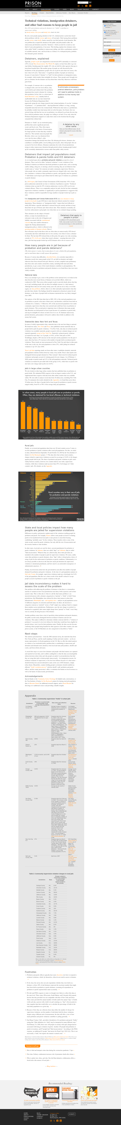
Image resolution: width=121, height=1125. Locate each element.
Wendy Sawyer (30, 32)
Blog (38, 1113)
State (107, 45)
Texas (48, 326)
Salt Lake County (30, 574)
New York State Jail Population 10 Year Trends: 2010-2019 (71, 850)
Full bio (62, 1036)
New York (41, 326)
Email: (105, 38)
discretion (60, 975)
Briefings (33, 16)
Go (90, 2)
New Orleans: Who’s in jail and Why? (72, 747)
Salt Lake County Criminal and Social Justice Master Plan (72, 858)
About (26, 1115)
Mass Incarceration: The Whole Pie (44, 64)
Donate (112, 60)
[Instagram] (79, 6)
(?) (111, 27)
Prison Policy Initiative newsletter (110, 26)
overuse (42, 38)
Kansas (48, 535)
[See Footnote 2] (41, 303)
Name (107, 42)
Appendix (56, 380)
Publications (29, 1116)
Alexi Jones (38, 32)
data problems (36, 289)
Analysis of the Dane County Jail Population (72, 742)
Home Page (27, 16)
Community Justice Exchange (46, 679)
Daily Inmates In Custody (72, 841)
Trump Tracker (42, 1115)
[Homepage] (33, 4)
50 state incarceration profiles (32, 1100)
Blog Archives (51, 1066)
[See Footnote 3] (50, 328)
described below (51, 257)
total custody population (57, 836)
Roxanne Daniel (34, 683)
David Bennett (67, 683)
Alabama (40, 550)
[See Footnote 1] (25, 175)
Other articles (57, 1036)
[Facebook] (86, 6)
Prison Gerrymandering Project (89, 1100)
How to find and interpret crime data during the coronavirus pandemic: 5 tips (50, 1050)
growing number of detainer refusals (36, 229)
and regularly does (50, 600)
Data (25, 1120)
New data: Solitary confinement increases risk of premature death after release (51, 1054)
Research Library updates (112, 32)
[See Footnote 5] (40, 566)
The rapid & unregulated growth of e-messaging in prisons (51, 1101)
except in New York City (44, 333)
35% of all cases (36, 238)
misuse (49, 38)
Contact (66, 1036)
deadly (39, 40)
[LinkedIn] (90, 6)
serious (31, 40)
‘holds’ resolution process (38, 667)
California (62, 550)
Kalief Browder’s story (32, 96)
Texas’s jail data (29, 350)
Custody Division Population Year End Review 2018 (72, 712)
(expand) (71, 135)
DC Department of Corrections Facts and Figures (72, 756)
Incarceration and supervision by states (70, 1101)
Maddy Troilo (47, 32)
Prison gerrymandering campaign (110, 34)
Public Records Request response (72, 766)
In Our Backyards (35, 455)
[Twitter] (82, 6)
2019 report (31, 181)
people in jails (35, 61)
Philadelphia (37, 600)
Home (26, 1113)
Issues (26, 1118)
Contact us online (54, 1113)
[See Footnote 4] (47, 454)
